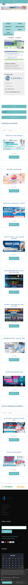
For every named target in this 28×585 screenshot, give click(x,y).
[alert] (14, 577)
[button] (14, 579)
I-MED (16, 112)
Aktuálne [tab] (5, 130)
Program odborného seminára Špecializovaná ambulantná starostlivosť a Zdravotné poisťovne (13, 66)
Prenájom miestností (14, 117)
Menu (14, 1)
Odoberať (7, 531)
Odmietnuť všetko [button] (20, 582)
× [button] (26, 569)
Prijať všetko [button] (7, 582)
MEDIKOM (14, 106)
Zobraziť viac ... (14, 157)
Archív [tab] (10, 130)
